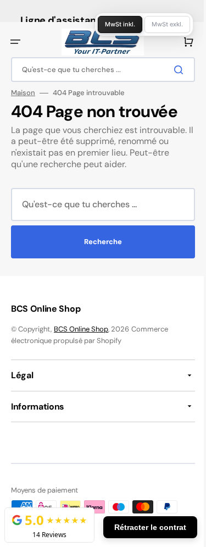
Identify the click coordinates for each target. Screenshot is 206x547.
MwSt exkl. (159, 24)
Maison (23, 93)
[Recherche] (172, 70)
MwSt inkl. (112, 24)
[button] (15, 42)
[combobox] (99, 69)
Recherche (99, 241)
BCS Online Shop (81, 329)
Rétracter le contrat (142, 527)
